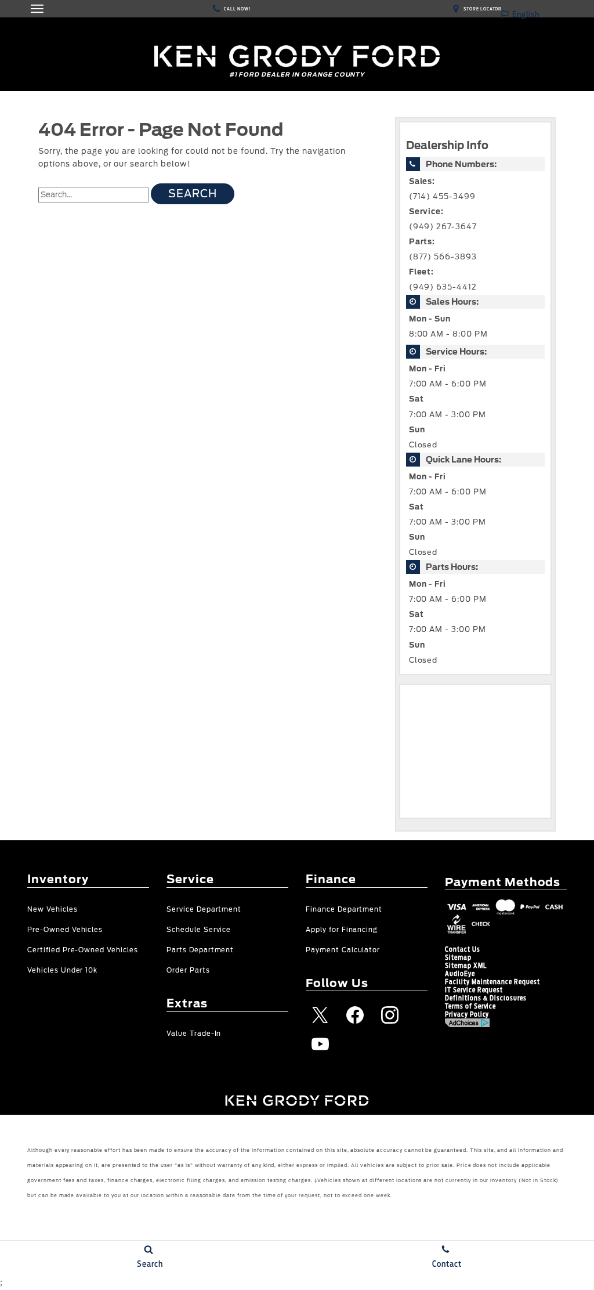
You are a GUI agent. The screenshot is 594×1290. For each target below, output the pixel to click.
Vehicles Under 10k (62, 970)
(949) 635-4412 (443, 287)
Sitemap (458, 957)
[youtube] (320, 1043)
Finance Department (344, 909)
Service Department (203, 909)
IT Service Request (474, 990)
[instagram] (389, 1014)
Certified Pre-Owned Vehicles (82, 950)
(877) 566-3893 (443, 256)
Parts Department (200, 950)
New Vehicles (52, 909)
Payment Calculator (343, 950)
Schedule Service (198, 930)
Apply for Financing (342, 930)
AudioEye (460, 974)
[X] (320, 1014)
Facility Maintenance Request (492, 982)
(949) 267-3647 (443, 226)
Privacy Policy (467, 1014)
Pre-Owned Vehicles (65, 930)
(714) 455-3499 (442, 196)
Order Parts (188, 970)
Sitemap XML (466, 966)
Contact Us (462, 949)
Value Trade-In (193, 1034)
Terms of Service (470, 1006)
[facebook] (355, 1014)
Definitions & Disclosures (486, 998)
